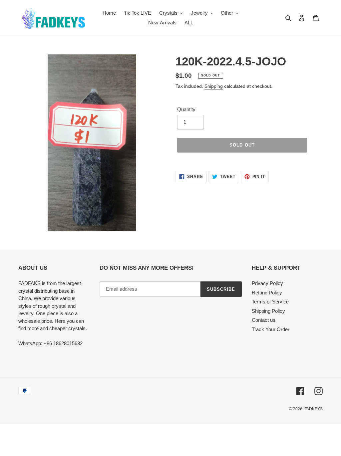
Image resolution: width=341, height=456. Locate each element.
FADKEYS (313, 409)
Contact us (263, 320)
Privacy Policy (267, 283)
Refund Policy (267, 292)
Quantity (186, 109)
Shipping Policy (268, 311)
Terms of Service (270, 301)
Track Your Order (270, 329)
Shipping (213, 86)
